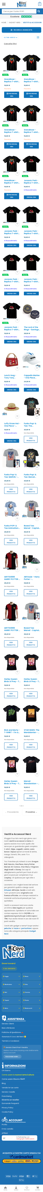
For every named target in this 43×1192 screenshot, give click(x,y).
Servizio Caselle (8, 1092)
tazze (16, 928)
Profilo (4, 1124)
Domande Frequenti (10, 1103)
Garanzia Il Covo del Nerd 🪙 (14, 1036)
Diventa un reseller (10, 1100)
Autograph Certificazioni (25, 1139)
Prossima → (31, 812)
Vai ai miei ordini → (12, 1057)
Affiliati (5, 1133)
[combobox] (19, 11)
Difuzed (7, 890)
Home (3, 22)
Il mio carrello (7, 1129)
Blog (4, 1083)
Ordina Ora (31, 197)
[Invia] (38, 11)
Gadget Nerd (14, 22)
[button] (4, 4)
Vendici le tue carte (10, 1087)
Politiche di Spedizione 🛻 (12, 1032)
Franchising (7, 1096)
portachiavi (26, 928)
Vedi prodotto (31, 439)
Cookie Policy (7, 1112)
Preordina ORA (13, 95)
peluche (7, 928)
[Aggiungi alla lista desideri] (17, 72)
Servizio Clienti (8, 1023)
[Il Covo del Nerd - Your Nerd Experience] (21, 4)
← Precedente (12, 812)
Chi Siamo (6, 1070)
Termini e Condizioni (10, 1041)
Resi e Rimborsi (8, 1028)
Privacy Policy (7, 1107)
